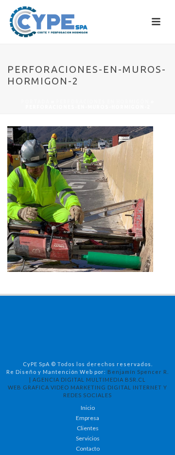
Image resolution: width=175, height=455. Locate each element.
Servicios (88, 438)
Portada (35, 101)
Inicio (88, 407)
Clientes (88, 428)
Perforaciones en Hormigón (102, 101)
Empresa (87, 417)
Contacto (88, 448)
